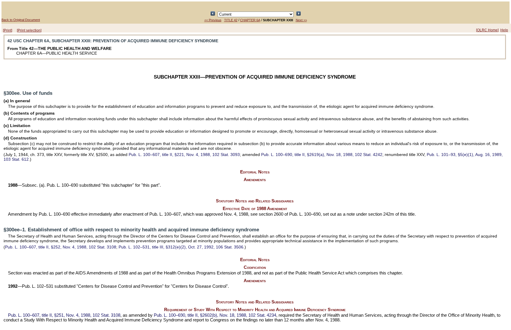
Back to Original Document (20, 20)
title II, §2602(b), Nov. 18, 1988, (215, 315)
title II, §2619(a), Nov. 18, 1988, (321, 154)
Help (504, 30)
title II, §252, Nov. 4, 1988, (60, 247)
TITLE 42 (230, 20)
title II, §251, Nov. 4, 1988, (64, 315)
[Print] (7, 30)
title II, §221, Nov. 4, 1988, (184, 154)
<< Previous (212, 20)
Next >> (301, 20)
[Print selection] (29, 30)
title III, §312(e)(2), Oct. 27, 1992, (181, 247)
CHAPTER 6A (250, 20)
